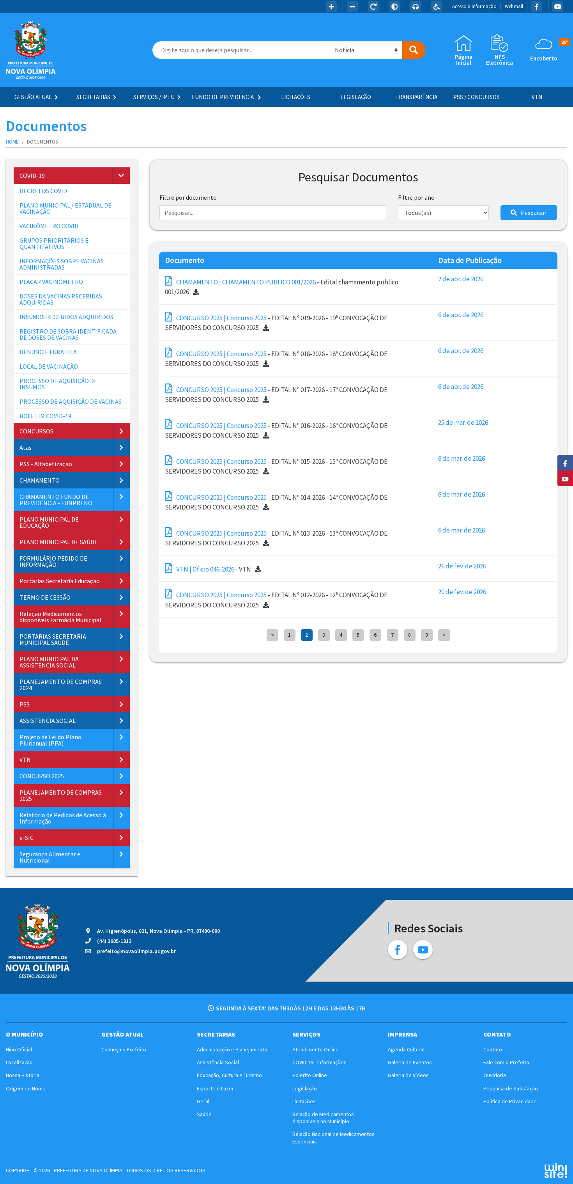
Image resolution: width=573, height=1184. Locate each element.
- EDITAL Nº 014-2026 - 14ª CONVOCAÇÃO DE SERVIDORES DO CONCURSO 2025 (276, 502)
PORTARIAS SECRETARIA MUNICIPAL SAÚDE (52, 639)
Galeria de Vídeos (408, 1075)
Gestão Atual (33, 97)
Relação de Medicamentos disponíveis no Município (323, 1118)
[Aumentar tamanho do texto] (331, 6)
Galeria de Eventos (410, 1062)
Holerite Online (309, 1075)
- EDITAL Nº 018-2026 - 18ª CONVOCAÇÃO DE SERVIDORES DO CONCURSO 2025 (276, 359)
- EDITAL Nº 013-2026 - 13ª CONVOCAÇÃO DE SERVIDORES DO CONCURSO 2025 (276, 538)
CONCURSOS (36, 431)
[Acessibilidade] (436, 6)
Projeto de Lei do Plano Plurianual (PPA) (50, 740)
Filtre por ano (416, 197)
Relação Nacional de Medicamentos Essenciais (333, 1138)
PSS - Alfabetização (45, 464)
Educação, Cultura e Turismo (229, 1075)
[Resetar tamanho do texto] (373, 6)
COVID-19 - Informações (319, 1062)
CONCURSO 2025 (41, 776)
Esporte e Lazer (215, 1088)
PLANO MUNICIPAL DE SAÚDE (58, 542)
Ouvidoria (494, 1075)
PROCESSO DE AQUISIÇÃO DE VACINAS (70, 401)
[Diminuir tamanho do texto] (352, 6)
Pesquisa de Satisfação (510, 1088)
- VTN (213, 569)
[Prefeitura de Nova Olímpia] (31, 50)
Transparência (416, 97)
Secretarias (93, 97)
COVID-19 (32, 175)
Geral (203, 1101)
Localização (19, 1062)
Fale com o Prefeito (506, 1062)
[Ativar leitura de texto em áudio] (415, 6)
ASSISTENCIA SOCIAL (47, 720)
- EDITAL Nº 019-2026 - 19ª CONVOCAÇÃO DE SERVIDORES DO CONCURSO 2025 (276, 323)
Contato (492, 1049)
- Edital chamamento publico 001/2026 (281, 287)
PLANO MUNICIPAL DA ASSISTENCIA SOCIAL (49, 662)
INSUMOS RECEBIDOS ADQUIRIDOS (66, 317)
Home (12, 141)
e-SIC (26, 837)
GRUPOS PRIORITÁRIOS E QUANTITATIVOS (53, 243)
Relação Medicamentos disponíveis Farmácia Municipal (60, 617)
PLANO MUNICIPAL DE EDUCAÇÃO (49, 522)
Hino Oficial (19, 1049)
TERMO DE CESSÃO (45, 597)
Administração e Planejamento (232, 1049)
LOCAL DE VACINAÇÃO (48, 366)
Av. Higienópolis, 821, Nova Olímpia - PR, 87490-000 (158, 931)
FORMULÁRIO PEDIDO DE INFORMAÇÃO (53, 561)
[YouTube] (557, 6)
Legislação (355, 97)
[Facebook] (536, 6)
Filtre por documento (188, 197)
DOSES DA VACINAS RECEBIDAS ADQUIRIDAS (60, 299)
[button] (121, 175)
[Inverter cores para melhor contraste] (394, 6)
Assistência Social (218, 1062)
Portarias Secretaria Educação (59, 581)
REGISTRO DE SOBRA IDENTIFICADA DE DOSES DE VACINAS (68, 334)
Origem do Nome (26, 1088)
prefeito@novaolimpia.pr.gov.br (136, 951)
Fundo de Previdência (223, 97)
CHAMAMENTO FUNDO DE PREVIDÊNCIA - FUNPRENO (55, 500)
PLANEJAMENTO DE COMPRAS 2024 (60, 685)
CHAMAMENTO (39, 480)
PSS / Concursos (476, 97)
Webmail (514, 6)
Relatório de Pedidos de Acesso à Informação (62, 818)
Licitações (295, 97)
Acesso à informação (474, 6)
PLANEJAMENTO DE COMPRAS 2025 (60, 795)
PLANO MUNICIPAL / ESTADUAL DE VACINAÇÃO (65, 208)
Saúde (204, 1114)
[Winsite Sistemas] (556, 1170)
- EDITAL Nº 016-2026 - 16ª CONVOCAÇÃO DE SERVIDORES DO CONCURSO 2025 (276, 430)
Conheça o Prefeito (123, 1049)
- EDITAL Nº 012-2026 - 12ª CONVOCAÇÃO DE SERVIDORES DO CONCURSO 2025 (276, 600)
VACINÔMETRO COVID (48, 226)
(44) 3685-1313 (114, 941)
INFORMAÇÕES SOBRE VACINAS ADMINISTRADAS (61, 264)
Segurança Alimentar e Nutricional (49, 857)
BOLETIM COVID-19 (45, 416)
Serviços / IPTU (154, 97)
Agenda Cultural (406, 1049)
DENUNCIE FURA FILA (48, 352)
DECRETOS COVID (43, 191)
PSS (24, 704)
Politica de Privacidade (510, 1101)
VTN (537, 97)
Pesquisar (533, 213)
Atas (25, 447)
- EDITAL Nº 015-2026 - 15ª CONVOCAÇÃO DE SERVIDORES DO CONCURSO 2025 (276, 466)
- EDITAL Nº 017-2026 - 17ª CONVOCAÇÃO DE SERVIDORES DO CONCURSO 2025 (276, 394)
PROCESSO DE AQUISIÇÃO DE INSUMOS (58, 384)
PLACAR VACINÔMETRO (51, 282)
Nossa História (22, 1075)
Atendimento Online (315, 1049)
